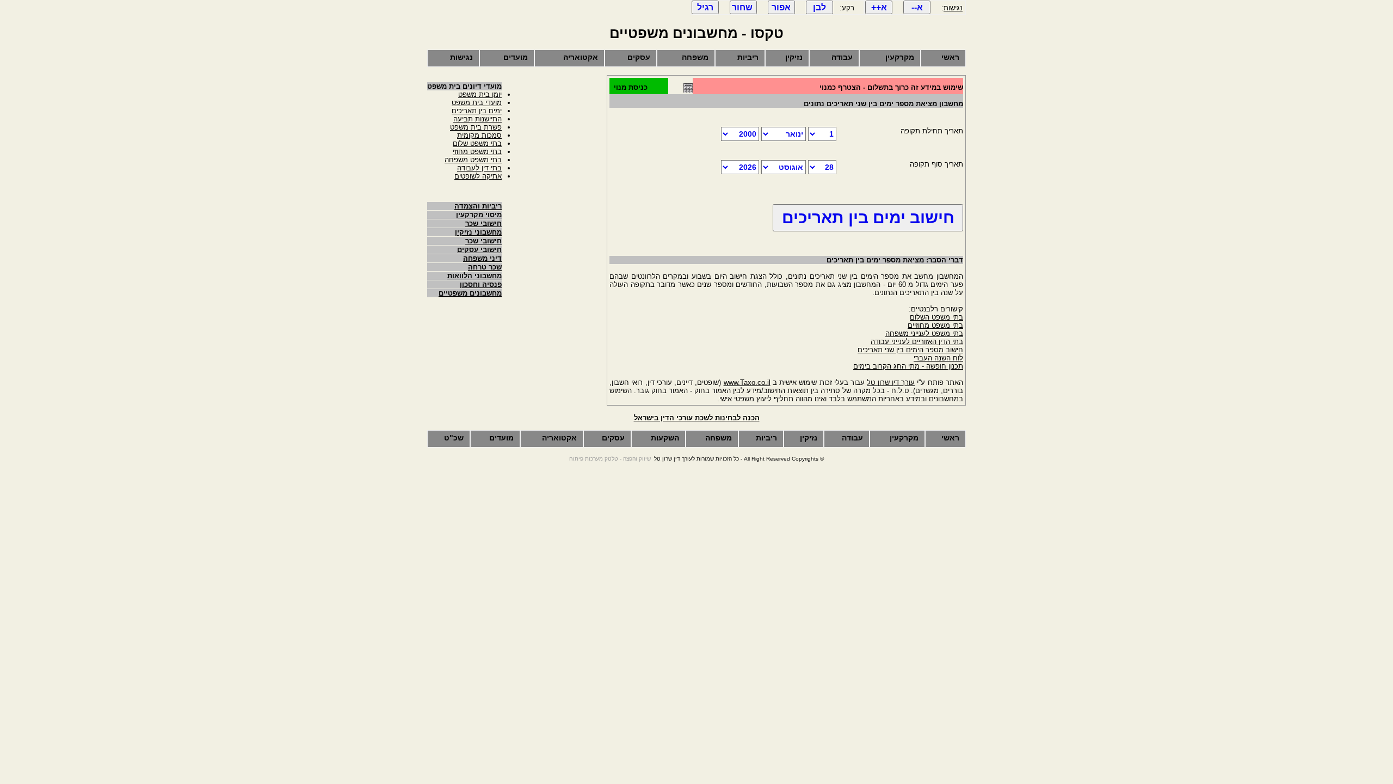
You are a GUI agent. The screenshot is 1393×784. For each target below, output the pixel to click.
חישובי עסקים (479, 250)
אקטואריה (580, 57)
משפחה (695, 57)
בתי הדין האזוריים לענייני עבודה (917, 342)
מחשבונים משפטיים (470, 293)
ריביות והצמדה (478, 206)
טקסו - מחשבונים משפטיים (696, 33)
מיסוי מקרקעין (479, 215)
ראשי (950, 57)
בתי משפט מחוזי (477, 152)
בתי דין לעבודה (479, 168)
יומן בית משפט (480, 94)
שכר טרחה (485, 267)
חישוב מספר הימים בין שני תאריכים (910, 350)
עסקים (638, 57)
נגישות (953, 8)
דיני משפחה (482, 258)
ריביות (748, 57)
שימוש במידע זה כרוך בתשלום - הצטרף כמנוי (891, 87)
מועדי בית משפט (477, 103)
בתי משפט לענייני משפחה (924, 333)
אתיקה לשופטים (478, 176)
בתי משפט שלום (477, 143)
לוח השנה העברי (938, 358)
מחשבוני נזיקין (478, 232)
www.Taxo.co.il (747, 382)
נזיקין (794, 57)
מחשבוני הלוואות (474, 276)
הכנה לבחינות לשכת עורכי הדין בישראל (697, 418)
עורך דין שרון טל (891, 382)
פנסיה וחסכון (481, 284)
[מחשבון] (688, 90)
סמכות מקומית (479, 135)
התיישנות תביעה (477, 119)
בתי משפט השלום (936, 317)
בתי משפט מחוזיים (935, 325)
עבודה (842, 57)
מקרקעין (899, 57)
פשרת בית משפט (476, 127)
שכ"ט (454, 437)
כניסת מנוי (631, 87)
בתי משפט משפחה (473, 160)
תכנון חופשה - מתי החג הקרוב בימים (908, 366)
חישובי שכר (483, 223)
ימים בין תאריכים (477, 111)
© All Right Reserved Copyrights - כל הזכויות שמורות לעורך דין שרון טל (739, 459)
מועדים (515, 57)
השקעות (665, 437)
